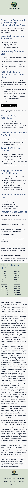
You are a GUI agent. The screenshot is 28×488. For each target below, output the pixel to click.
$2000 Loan (17, 282)
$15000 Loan (17, 290)
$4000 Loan (17, 284)
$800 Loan (17, 277)
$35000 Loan (17, 294)
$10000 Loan (4, 290)
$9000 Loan (17, 288)
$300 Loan (3, 273)
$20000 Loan (4, 292)
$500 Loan (3, 275)
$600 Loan (17, 275)
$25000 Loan (17, 292)
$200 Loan (17, 271)
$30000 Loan (4, 294)
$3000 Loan (4, 284)
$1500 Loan (4, 282)
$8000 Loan (4, 288)
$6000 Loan (17, 286)
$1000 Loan (17, 279)
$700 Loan (3, 277)
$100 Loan (3, 271)
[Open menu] (14, 13)
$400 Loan (17, 273)
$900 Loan (3, 279)
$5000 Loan (4, 286)
